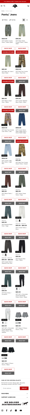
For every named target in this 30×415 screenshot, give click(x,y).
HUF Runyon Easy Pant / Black (20, 259)
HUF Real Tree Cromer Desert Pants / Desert (22, 163)
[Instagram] (2, 410)
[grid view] (23, 19)
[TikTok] (11, 410)
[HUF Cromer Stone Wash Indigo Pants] (22, 119)
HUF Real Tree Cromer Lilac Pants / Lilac (8, 130)
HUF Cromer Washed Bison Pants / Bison (21, 101)
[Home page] (15, 6)
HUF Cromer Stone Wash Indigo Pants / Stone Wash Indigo (21, 131)
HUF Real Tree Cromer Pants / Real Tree (22, 72)
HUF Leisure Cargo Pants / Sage (21, 194)
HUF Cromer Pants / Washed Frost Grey (7, 262)
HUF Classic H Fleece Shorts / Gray (21, 328)
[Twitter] (16, 410)
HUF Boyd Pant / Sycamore (6, 293)
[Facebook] (6, 410)
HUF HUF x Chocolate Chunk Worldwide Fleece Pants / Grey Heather (8, 330)
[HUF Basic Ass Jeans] (8, 60)
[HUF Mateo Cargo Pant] (8, 90)
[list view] (27, 19)
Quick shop (8, 48)
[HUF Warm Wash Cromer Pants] (22, 30)
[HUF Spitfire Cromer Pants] (8, 30)
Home (2, 10)
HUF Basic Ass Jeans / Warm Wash (8, 72)
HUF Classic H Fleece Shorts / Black (7, 364)
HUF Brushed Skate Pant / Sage (7, 225)
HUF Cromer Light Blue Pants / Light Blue (7, 162)
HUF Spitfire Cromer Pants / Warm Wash (7, 41)
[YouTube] (21, 410)
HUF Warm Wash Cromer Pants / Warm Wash (22, 42)
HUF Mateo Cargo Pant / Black (7, 101)
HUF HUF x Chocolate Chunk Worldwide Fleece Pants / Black (22, 296)
